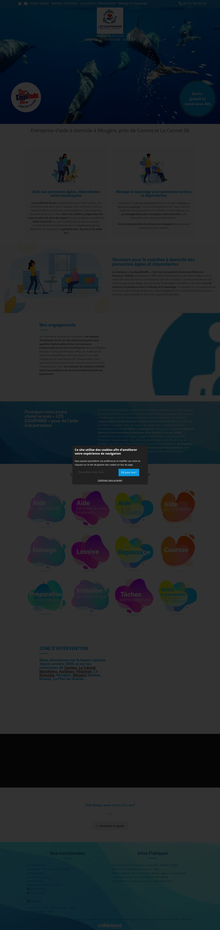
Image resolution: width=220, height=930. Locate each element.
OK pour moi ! (129, 472)
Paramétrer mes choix (91, 472)
